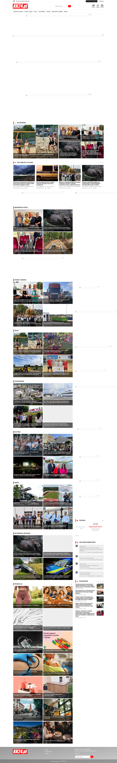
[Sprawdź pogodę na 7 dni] (81, 527)
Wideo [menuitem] (65, 11)
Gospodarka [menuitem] (42, 11)
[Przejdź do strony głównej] (23, 6)
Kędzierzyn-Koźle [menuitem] (18, 11)
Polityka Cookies (48, 751)
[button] (103, 162)
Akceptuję (112, 760)
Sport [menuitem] (35, 11)
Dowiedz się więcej (104, 760)
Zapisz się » (77, 753)
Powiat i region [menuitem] (29, 11)
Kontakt (46, 749)
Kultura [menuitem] (48, 11)
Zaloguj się (101, 1)
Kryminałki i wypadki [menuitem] (57, 11)
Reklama (47, 753)
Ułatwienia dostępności (92, 1)
